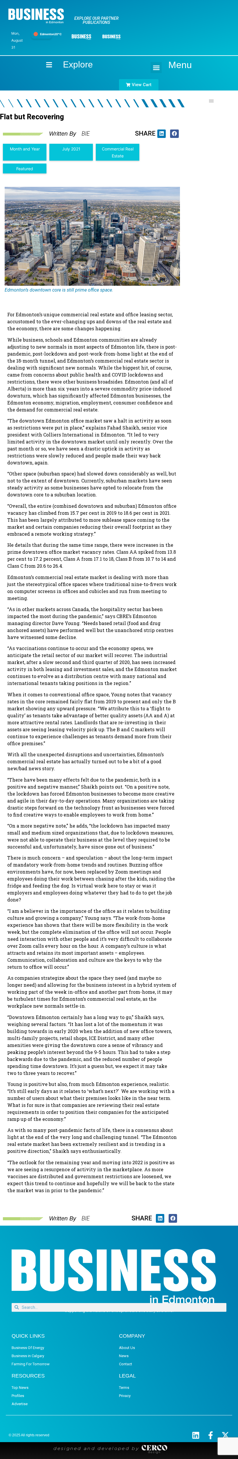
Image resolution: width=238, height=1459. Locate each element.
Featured (24, 168)
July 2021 (71, 148)
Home (44, 64)
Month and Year (25, 148)
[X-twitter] (225, 1435)
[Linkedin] (196, 1435)
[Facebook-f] (210, 1435)
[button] (156, 67)
